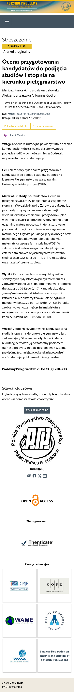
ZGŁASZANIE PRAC (37, 410)
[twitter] (39, 476)
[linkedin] (45, 476)
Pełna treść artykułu (15, 126)
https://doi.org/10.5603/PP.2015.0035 (29, 114)
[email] (29, 476)
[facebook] (34, 476)
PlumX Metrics (16, 135)
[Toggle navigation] (7, 21)
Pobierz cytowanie (43, 126)
